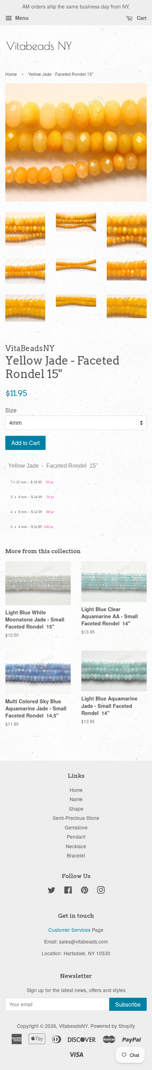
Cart (141, 17)
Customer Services (69, 929)
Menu (21, 17)
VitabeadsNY (73, 1025)
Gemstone (76, 827)
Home (11, 74)
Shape (76, 808)
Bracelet (76, 855)
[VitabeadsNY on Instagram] (101, 891)
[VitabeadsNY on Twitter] (51, 891)
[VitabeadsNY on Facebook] (68, 891)
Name (76, 798)
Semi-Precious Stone (76, 817)
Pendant (76, 836)
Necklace (76, 846)
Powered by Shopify (112, 1025)
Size (11, 410)
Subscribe (128, 1004)
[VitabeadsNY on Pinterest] (84, 891)
